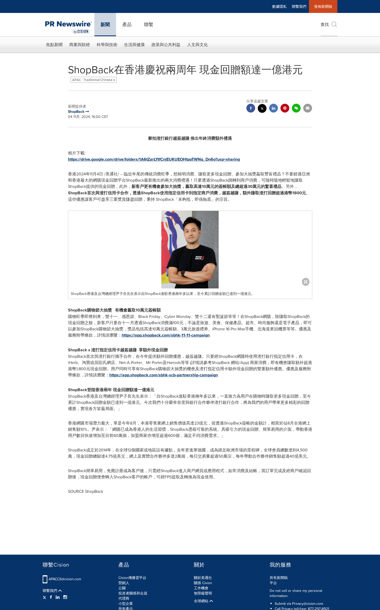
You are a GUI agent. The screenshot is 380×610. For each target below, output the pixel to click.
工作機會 (201, 588)
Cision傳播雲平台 (132, 577)
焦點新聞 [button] (54, 44)
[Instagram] (65, 597)
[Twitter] (45, 597)
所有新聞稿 (279, 577)
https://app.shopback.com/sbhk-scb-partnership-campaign (163, 375)
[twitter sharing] (262, 109)
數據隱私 (279, 6)
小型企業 (125, 603)
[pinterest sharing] (284, 109)
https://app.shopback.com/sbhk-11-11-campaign (166, 335)
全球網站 (201, 601)
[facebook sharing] (250, 109)
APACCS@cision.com (65, 579)
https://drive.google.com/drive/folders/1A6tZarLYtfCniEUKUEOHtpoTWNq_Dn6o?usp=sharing (154, 159)
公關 (122, 588)
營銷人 (123, 582)
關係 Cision (203, 582)
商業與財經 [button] (79, 44)
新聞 (105, 24)
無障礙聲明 (203, 593)
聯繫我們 (299, 6)
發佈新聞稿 (323, 6)
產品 (127, 24)
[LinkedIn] (57, 597)
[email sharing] (307, 109)
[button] (190, 249)
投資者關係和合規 (132, 593)
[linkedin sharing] (273, 109)
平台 (273, 582)
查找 (325, 24)
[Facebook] (51, 597)
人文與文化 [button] (197, 44)
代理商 (123, 598)
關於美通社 (203, 577)
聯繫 (148, 24)
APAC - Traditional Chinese (92, 80)
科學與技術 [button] (107, 44)
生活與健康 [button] (134, 44)
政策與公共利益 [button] (165, 44)
